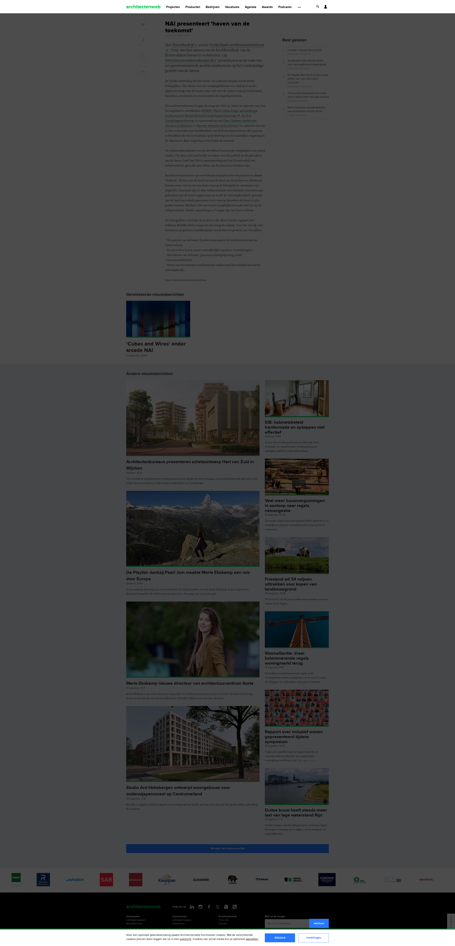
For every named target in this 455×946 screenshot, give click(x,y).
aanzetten (252, 939)
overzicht (185, 939)
